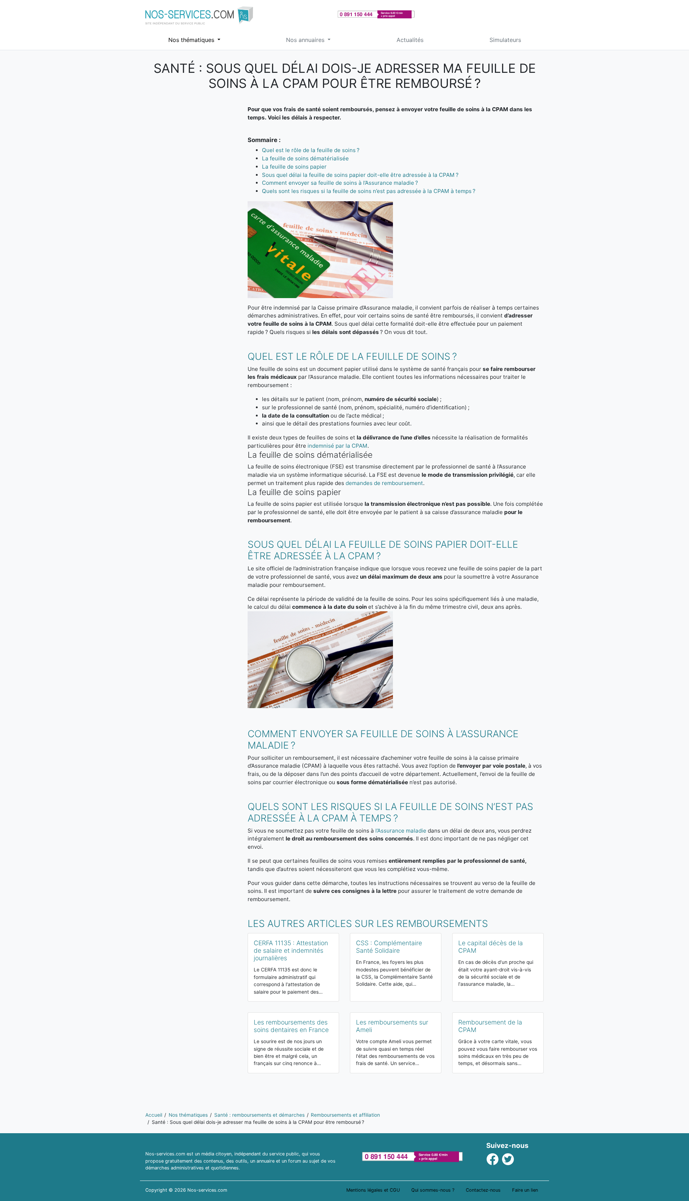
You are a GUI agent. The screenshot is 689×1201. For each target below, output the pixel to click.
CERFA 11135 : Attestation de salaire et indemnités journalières (291, 950)
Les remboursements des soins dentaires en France (291, 1025)
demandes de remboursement (384, 483)
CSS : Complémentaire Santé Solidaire (389, 946)
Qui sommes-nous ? (432, 1190)
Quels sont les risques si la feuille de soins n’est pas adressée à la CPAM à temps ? (368, 191)
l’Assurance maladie (400, 830)
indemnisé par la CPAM (337, 445)
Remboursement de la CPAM (490, 1025)
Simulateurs (505, 39)
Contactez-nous (483, 1190)
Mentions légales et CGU (373, 1190)
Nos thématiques (192, 39)
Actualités (410, 39)
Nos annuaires (306, 39)
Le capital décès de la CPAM (490, 946)
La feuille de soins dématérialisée (305, 158)
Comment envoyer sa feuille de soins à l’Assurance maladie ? (340, 182)
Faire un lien (525, 1190)
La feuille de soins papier (294, 166)
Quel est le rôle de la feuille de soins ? (311, 150)
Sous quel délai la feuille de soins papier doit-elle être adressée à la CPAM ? (360, 174)
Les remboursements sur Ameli (392, 1025)
